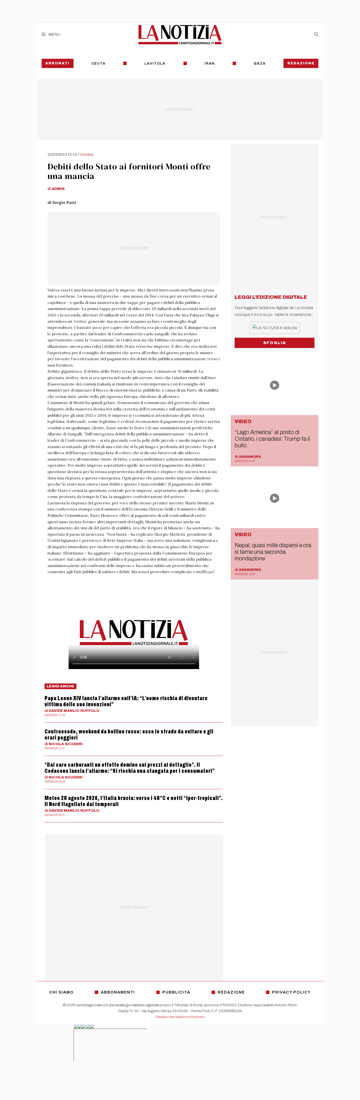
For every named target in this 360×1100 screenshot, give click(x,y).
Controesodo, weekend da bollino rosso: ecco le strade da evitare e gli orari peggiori (129, 734)
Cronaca (86, 154)
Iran (209, 63)
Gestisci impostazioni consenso (180, 1017)
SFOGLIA (274, 343)
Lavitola (155, 63)
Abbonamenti (118, 992)
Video (243, 421)
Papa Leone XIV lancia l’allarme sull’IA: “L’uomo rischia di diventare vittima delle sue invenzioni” (126, 701)
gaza (260, 63)
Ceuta (98, 63)
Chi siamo (61, 992)
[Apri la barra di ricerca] (316, 34)
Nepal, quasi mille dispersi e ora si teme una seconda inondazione (273, 552)
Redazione (301, 63)
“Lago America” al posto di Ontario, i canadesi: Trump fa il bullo (272, 439)
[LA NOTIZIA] (179, 34)
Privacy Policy (291, 992)
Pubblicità (176, 992)
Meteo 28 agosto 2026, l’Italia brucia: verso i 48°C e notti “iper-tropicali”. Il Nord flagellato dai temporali (134, 801)
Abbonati (57, 63)
